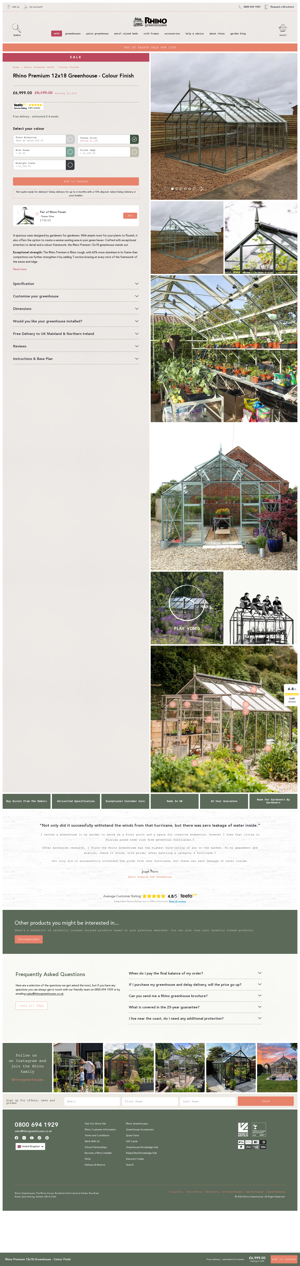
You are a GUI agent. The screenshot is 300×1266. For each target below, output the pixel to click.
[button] (17, 29)
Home (16, 67)
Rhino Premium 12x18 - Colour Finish (51, 67)
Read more (20, 269)
